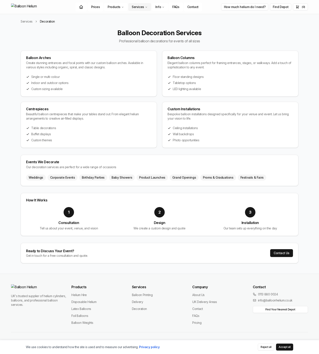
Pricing (196, 322)
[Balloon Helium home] (33, 6)
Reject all (266, 347)
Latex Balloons (81, 309)
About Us (198, 295)
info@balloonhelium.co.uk (275, 300)
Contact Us (281, 253)
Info (158, 7)
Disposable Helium (83, 302)
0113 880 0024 (268, 294)
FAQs (175, 7)
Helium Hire (79, 295)
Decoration (139, 309)
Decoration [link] (47, 21)
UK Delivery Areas (204, 302)
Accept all (285, 347)
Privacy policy (149, 347)
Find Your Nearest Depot (280, 309)
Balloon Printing (142, 295)
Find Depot (280, 7)
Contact (193, 7)
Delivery (137, 302)
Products (114, 7)
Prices (95, 7)
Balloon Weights (82, 322)
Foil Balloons (79, 316)
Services (138, 7)
